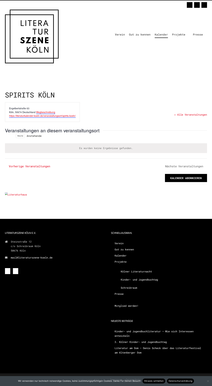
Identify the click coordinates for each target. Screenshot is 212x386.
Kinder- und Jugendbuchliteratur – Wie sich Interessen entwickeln (154, 333)
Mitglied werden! (126, 305)
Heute (20, 136)
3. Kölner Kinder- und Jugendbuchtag (141, 342)
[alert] (106, 148)
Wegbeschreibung (45, 112)
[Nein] (208, 381)
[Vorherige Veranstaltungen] (7, 136)
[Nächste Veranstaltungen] (12, 136)
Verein (119, 243)
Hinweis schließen (154, 381)
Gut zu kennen (124, 249)
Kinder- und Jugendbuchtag (139, 279)
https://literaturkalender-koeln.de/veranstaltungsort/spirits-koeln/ (42, 115)
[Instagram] (15, 271)
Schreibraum (129, 287)
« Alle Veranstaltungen (190, 114)
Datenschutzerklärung (180, 381)
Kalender (121, 255)
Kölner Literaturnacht (136, 271)
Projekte (121, 261)
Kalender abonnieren (186, 178)
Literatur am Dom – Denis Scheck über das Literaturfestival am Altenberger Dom (158, 350)
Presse (119, 293)
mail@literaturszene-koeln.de (32, 257)
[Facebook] (7, 271)
